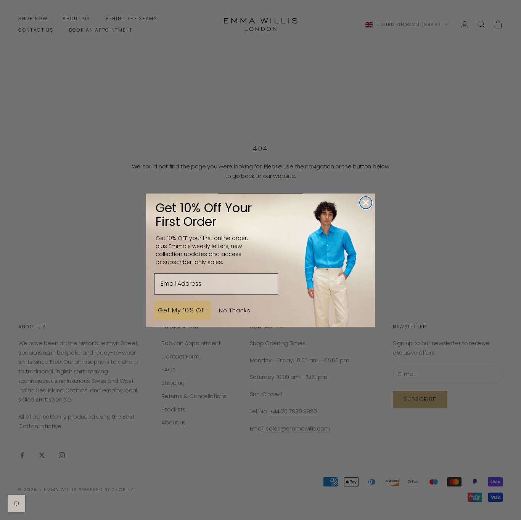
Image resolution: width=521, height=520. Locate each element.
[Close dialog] (366, 203)
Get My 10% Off (182, 310)
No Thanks (235, 310)
